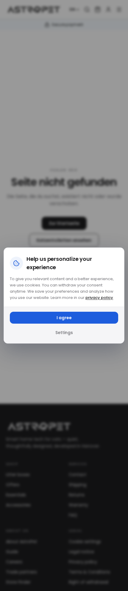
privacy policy (99, 297)
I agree (64, 318)
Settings (64, 333)
